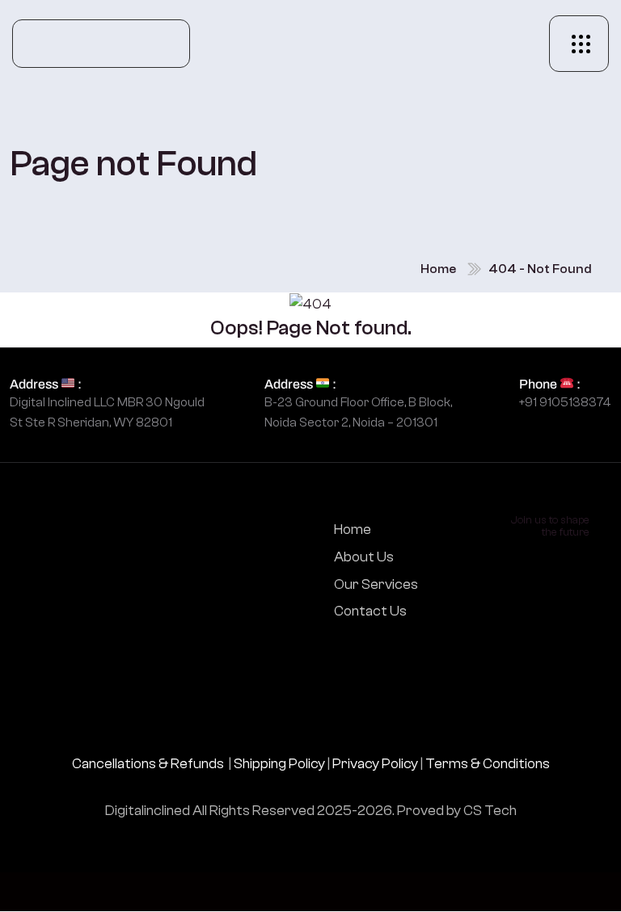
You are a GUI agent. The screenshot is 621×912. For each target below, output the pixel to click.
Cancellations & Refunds (148, 763)
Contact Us (370, 611)
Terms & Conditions (487, 763)
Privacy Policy (375, 763)
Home (438, 269)
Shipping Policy (279, 763)
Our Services (376, 584)
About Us (364, 556)
